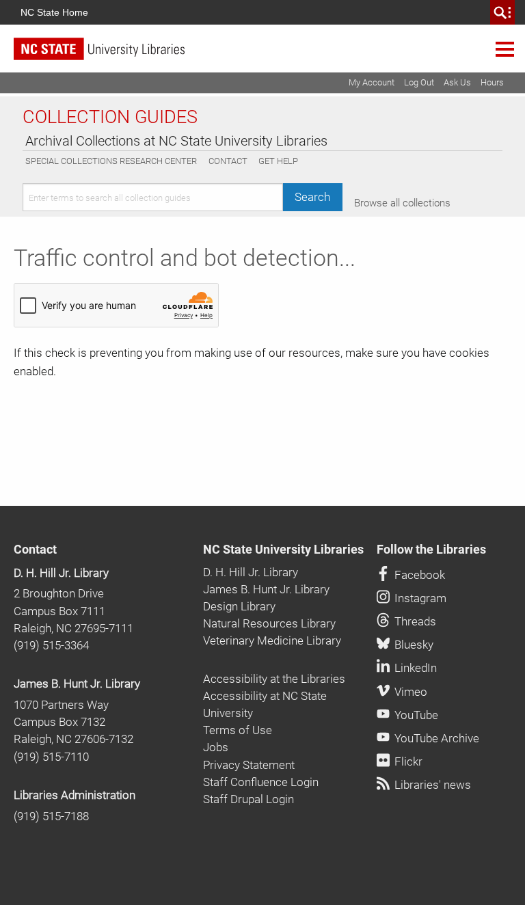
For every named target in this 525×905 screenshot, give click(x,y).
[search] (502, 12)
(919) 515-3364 (51, 645)
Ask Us (457, 82)
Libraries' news (431, 785)
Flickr (407, 761)
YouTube (415, 715)
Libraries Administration (74, 795)
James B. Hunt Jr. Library (77, 683)
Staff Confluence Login (261, 782)
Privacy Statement (249, 765)
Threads (414, 621)
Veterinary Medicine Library (272, 640)
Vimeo (409, 692)
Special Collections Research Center (111, 161)
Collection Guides (110, 117)
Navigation (505, 48)
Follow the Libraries (431, 549)
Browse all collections (402, 203)
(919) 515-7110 (51, 757)
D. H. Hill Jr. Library (61, 573)
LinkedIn (414, 668)
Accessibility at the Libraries (274, 679)
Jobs (215, 747)
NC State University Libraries (283, 549)
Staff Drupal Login (248, 799)
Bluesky (412, 644)
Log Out (419, 82)
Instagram (419, 598)
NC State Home (54, 12)
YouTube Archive (435, 738)
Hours (492, 82)
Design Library (239, 606)
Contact (227, 161)
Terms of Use (237, 730)
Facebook (418, 575)
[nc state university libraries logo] (269, 55)
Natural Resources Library (269, 623)
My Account (371, 82)
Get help (278, 161)
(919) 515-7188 (51, 816)
